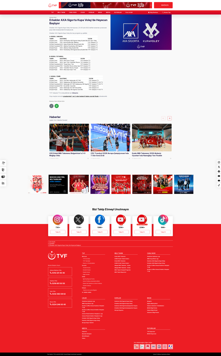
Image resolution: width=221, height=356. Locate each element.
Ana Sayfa (52, 242)
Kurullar (84, 265)
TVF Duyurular (151, 331)
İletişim (84, 288)
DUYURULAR (118, 12)
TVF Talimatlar (86, 261)
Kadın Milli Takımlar (120, 256)
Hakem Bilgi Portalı (152, 310)
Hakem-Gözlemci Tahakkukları (155, 305)
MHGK (100, 12)
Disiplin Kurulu (86, 272)
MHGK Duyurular (151, 333)
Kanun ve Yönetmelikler (89, 263)
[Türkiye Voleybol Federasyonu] (52, 5)
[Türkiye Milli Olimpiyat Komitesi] (147, 346)
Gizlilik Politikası (87, 285)
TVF (52, 12)
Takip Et (57, 232)
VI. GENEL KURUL (86, 292)
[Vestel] (37, 184)
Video (83, 338)
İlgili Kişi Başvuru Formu (89, 279)
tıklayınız (75, 93)
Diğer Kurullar (86, 274)
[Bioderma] (79, 184)
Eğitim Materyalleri (152, 303)
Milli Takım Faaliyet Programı (123, 270)
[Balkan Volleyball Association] (159, 346)
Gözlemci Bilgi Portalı (153, 312)
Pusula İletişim (67, 354)
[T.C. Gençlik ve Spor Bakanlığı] (164, 346)
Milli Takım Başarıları (120, 272)
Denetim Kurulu (87, 270)
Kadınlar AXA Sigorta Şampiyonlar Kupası (126, 305)
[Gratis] (100, 184)
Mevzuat (84, 256)
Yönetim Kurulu (86, 267)
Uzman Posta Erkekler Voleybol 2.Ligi (92, 316)
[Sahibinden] (162, 184)
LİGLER (83, 12)
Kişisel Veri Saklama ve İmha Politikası (92, 283)
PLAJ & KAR (129, 12)
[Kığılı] (183, 184)
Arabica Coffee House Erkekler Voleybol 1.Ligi (158, 270)
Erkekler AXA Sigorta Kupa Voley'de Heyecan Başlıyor (65, 245)
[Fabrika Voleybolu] (136, 346)
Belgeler (149, 301)
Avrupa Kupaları (119, 310)
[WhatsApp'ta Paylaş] (57, 106)
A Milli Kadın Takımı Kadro (122, 258)
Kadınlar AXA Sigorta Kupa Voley (156, 261)
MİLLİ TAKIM (61, 12)
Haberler (84, 331)
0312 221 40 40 (58, 273)
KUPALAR (91, 12)
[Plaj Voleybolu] (142, 346)
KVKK (83, 276)
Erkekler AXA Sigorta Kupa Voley (156, 263)
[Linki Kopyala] (51, 106)
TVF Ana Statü (86, 258)
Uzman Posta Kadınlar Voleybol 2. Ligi (92, 313)
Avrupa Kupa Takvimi (88, 322)
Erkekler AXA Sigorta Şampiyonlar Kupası (126, 308)
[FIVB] (153, 346)
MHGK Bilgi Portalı (152, 308)
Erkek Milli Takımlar (120, 261)
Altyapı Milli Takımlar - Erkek (122, 267)
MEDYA (108, 12)
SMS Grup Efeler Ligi (152, 258)
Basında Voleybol (86, 333)
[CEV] (170, 346)
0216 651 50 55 (58, 283)
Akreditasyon (85, 336)
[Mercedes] (58, 184)
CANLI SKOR (72, 12)
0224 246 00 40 (59, 304)
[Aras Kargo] (121, 184)
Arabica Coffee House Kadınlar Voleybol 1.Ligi (158, 266)
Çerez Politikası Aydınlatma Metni (91, 281)
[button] (151, 5)
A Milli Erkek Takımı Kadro (122, 263)
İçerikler (52, 243)
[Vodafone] (142, 184)
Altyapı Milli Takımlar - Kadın (122, 265)
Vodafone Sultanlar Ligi (153, 256)
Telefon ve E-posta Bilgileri (90, 290)
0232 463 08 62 (59, 294)
